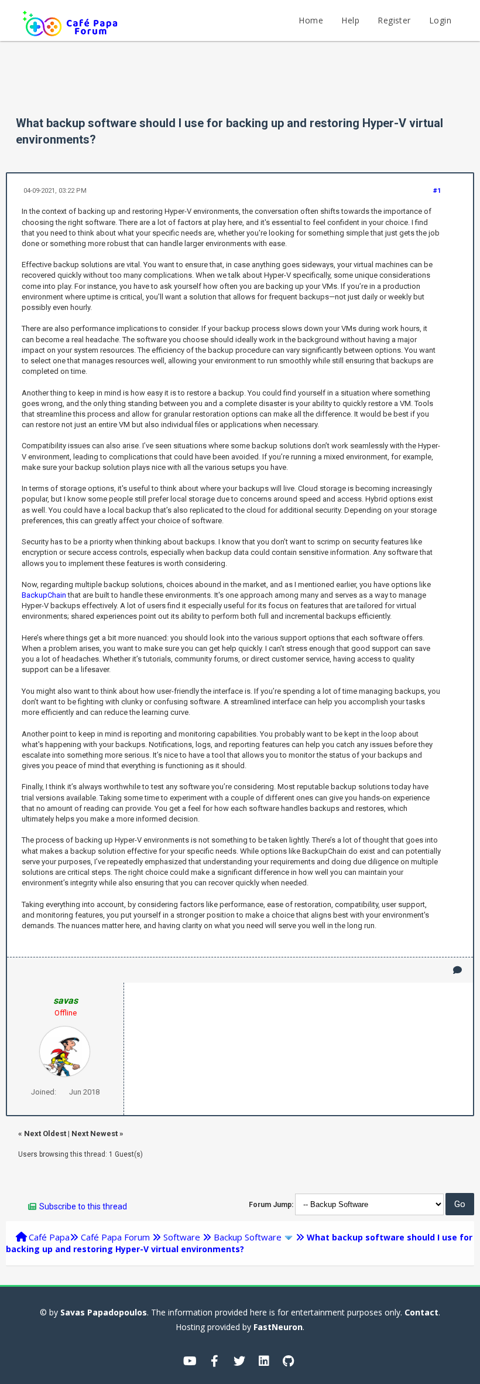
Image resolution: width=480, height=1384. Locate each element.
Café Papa (49, 1237)
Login (440, 20)
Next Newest (94, 1133)
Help (350, 20)
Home (311, 20)
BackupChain (44, 595)
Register (394, 20)
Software (181, 1237)
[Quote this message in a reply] (457, 970)
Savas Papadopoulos (103, 1312)
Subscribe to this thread (83, 1206)
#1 (437, 191)
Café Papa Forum (115, 1237)
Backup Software (248, 1237)
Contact (421, 1312)
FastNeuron (278, 1326)
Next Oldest (45, 1133)
